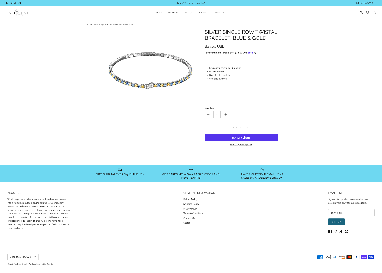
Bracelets (203, 12)
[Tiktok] (15, 3)
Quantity (209, 108)
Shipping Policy (191, 204)
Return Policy (190, 199)
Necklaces (173, 12)
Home (159, 12)
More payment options (241, 144)
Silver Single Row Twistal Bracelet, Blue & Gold (113, 25)
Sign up (336, 222)
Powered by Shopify (44, 264)
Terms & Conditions (193, 213)
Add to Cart (241, 127)
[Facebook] (7, 3)
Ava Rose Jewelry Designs (25, 264)
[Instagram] (11, 3)
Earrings (188, 12)
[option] (151, 76)
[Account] (360, 12)
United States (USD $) (364, 3)
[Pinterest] (20, 3)
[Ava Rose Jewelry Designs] (17, 12)
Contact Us (219, 12)
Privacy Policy (190, 208)
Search (187, 222)
